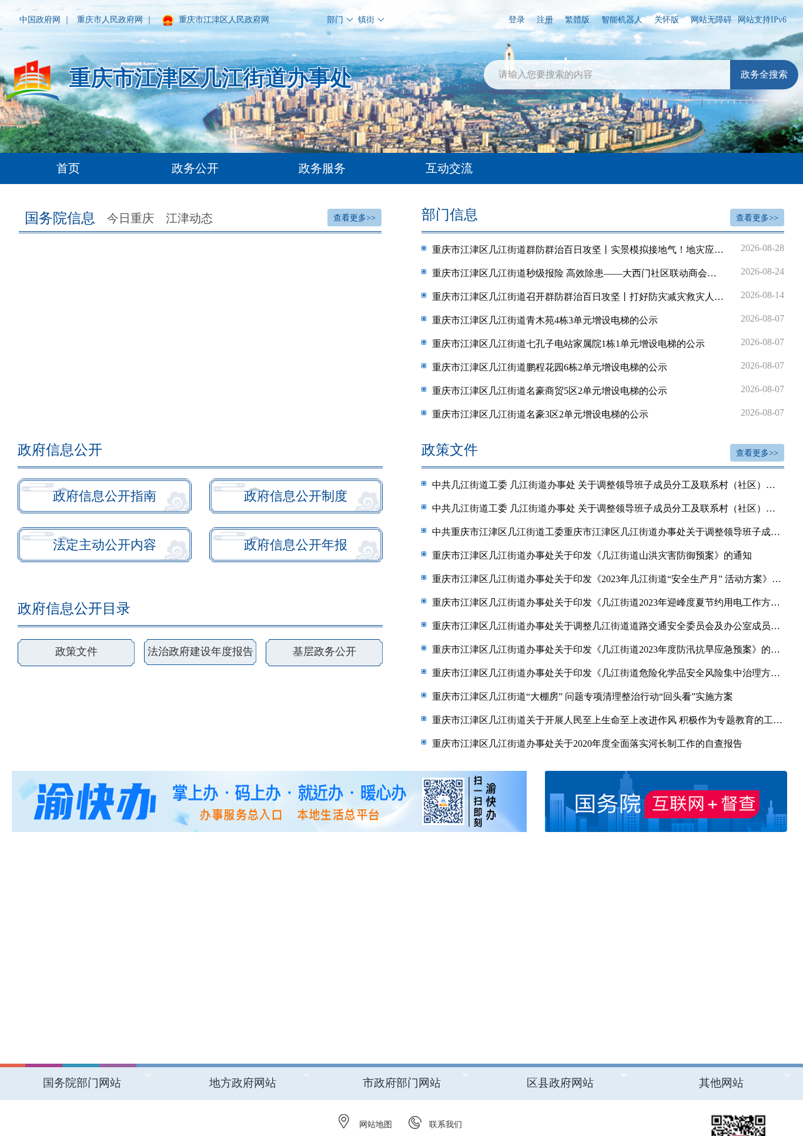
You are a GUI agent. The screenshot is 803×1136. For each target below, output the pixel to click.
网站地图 (375, 1124)
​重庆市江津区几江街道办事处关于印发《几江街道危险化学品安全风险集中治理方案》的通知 (608, 673)
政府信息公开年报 (295, 544)
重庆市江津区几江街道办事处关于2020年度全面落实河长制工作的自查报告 (587, 744)
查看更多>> (354, 217)
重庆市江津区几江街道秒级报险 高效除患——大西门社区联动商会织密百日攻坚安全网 (608, 272)
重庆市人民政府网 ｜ (115, 19)
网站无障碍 (711, 19)
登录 (516, 19)
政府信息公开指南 (104, 496)
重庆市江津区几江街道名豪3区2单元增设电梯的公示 (608, 413)
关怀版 (666, 19)
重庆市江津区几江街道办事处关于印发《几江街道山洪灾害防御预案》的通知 (592, 555)
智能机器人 (622, 19)
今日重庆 (130, 218)
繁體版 (577, 19)
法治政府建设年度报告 (200, 651)
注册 (545, 19)
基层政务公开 (324, 651)
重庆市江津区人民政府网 (222, 19)
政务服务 (322, 168)
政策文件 (76, 651)
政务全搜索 (764, 74)
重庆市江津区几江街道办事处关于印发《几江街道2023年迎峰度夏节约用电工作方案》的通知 (608, 602)
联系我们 (445, 1124)
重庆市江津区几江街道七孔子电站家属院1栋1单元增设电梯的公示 (608, 343)
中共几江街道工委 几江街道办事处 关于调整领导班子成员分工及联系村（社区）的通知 (608, 485)
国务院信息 (60, 218)
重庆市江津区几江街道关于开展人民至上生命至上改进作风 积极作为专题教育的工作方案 (608, 720)
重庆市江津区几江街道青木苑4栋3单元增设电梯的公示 (608, 319)
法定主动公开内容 (104, 544)
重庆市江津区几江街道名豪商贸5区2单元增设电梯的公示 (608, 390)
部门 (335, 19)
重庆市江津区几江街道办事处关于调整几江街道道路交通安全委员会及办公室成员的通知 (608, 626)
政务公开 (195, 168)
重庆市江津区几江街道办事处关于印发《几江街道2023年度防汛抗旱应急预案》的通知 (608, 649)
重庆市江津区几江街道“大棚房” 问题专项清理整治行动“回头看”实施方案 (582, 696)
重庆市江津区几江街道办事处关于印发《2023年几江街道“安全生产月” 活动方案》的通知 (608, 579)
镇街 (366, 19)
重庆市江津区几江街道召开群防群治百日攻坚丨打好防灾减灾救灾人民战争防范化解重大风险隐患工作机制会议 (608, 296)
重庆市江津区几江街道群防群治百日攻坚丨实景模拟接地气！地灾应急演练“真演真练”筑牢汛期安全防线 (608, 249)
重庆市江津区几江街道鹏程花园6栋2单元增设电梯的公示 (608, 366)
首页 (68, 168)
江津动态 (189, 218)
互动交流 (449, 168)
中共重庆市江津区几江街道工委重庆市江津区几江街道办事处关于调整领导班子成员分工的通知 (608, 532)
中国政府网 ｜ (45, 19)
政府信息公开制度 (295, 496)
